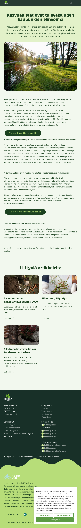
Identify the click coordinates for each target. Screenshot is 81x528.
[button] (71, 3)
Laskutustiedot (10, 414)
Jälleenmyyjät (9, 425)
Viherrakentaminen (12, 427)
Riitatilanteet (26, 457)
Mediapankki (46, 414)
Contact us (13, 514)
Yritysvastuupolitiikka (26, 522)
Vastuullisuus (9, 522)
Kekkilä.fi (10, 3)
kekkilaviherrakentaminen (55, 445)
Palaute (44, 408)
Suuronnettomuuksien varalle (46, 457)
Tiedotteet (46, 417)
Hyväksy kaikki (55, 520)
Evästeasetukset (45, 515)
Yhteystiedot (46, 411)
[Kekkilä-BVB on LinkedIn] (25, 514)
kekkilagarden (50, 425)
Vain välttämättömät (63, 515)
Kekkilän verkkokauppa (14, 433)
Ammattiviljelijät (11, 430)
